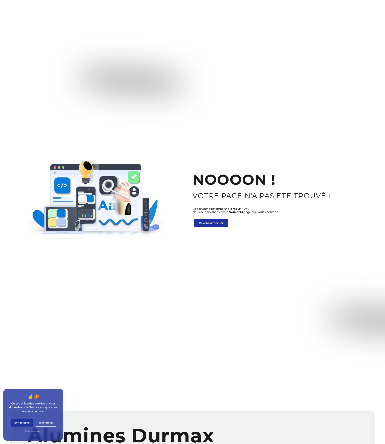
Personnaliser (33, 431)
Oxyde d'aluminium (184, 9)
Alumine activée (261, 9)
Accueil (158, 9)
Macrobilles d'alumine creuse (301, 9)
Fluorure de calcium (346, 9)
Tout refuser (46, 422)
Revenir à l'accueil (211, 223)
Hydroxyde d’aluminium (223, 9)
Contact (373, 9)
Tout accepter (21, 422)
